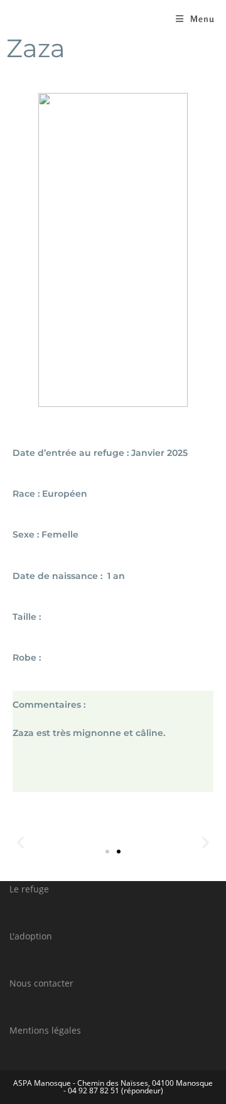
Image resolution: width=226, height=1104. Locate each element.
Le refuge (29, 889)
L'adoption (30, 936)
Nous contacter (41, 983)
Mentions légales (45, 1030)
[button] (107, 851)
